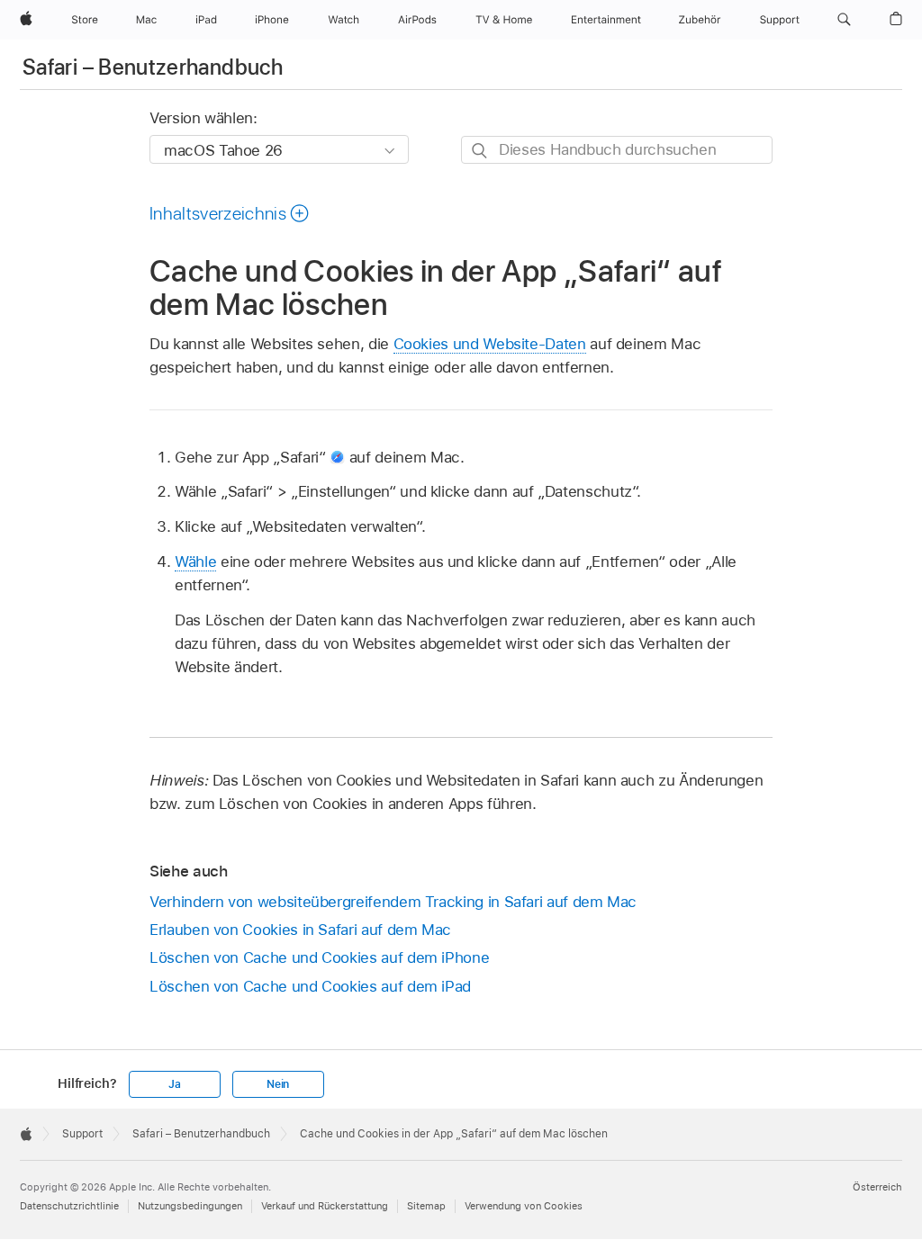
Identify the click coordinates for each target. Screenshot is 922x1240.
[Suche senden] (480, 150)
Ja (174, 1084)
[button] (844, 20)
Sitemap (426, 1206)
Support (82, 1134)
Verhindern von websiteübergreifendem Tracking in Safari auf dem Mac (393, 902)
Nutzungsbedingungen (190, 1206)
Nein (278, 1084)
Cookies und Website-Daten (489, 344)
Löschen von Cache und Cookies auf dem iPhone (319, 957)
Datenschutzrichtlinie (69, 1206)
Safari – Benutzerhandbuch (153, 67)
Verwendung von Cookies (524, 1206)
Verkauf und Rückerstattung (324, 1206)
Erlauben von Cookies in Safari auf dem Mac (300, 930)
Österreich (877, 1187)
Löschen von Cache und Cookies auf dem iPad (310, 986)
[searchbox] (617, 150)
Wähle (195, 562)
